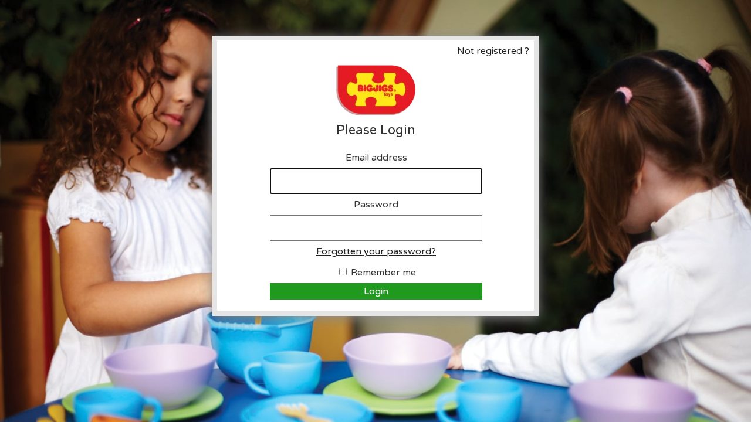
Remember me (383, 272)
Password (376, 204)
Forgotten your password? (376, 251)
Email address (376, 158)
